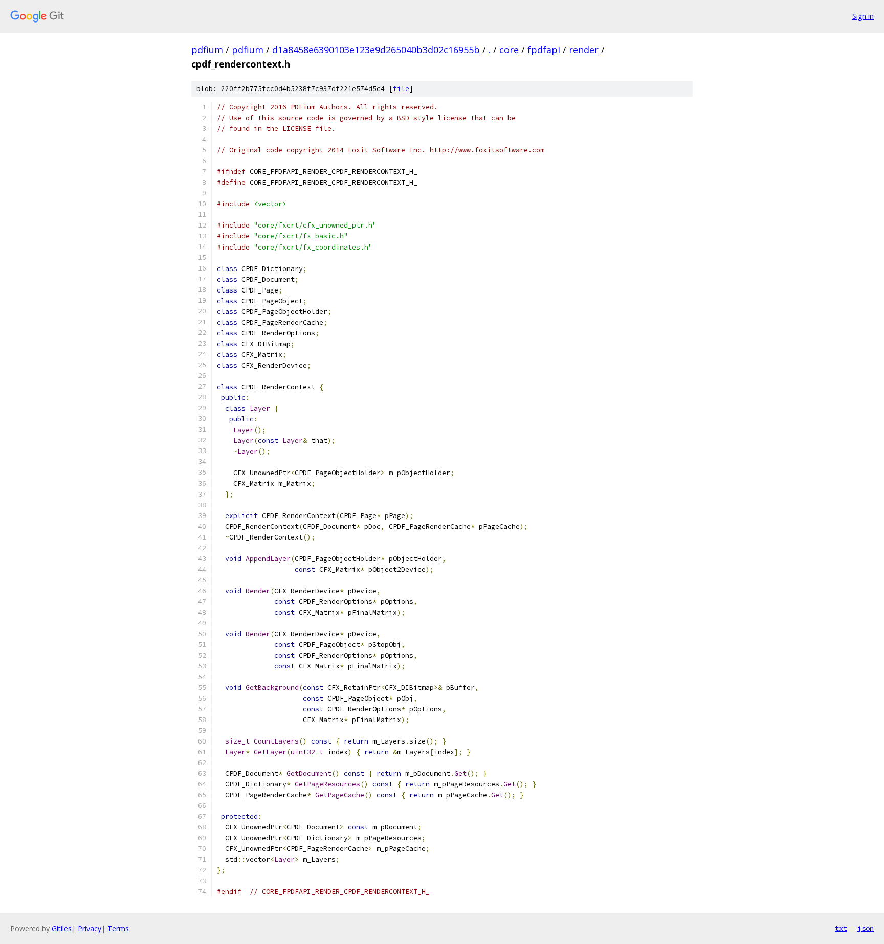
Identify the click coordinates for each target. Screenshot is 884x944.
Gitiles (62, 928)
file (401, 88)
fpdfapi (543, 49)
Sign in (863, 16)
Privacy (89, 928)
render (584, 49)
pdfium (207, 49)
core (509, 49)
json (865, 928)
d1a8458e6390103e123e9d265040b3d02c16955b (376, 49)
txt (841, 928)
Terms (118, 928)
